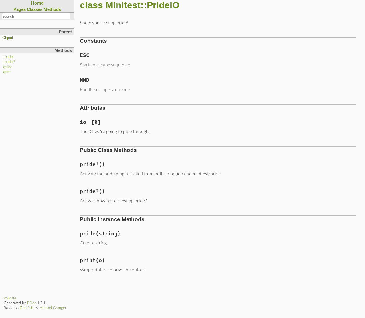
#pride (7, 67)
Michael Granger (52, 308)
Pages (19, 9)
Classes (34, 9)
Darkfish (26, 308)
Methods (52, 9)
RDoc (31, 303)
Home (37, 3)
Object (7, 38)
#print (6, 72)
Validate (10, 298)
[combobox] (36, 16)
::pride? (8, 62)
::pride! (8, 57)
